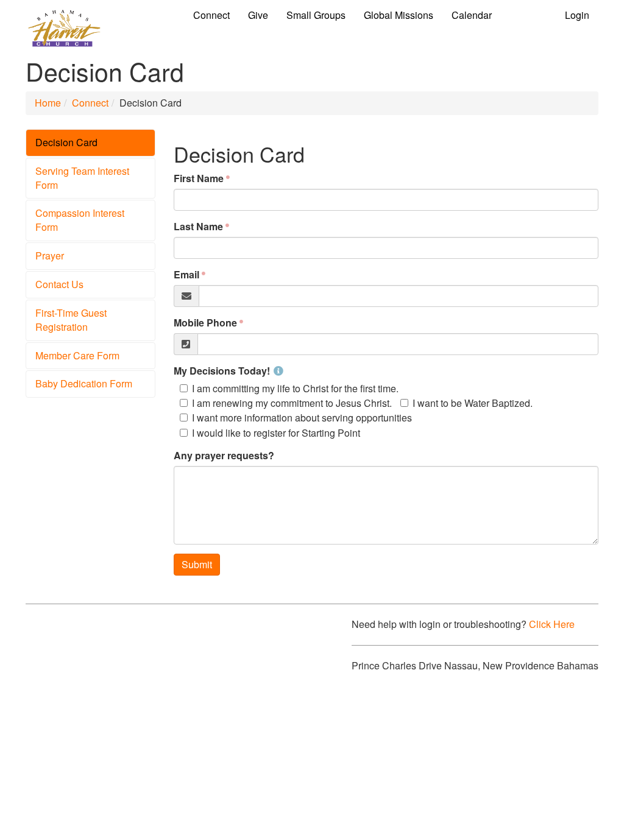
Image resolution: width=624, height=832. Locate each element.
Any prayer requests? (224, 455)
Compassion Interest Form (79, 220)
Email (186, 274)
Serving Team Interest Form (82, 178)
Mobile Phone (205, 323)
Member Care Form (77, 355)
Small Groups (316, 15)
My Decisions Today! (222, 371)
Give (258, 15)
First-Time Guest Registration (71, 320)
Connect (211, 15)
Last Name (198, 226)
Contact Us (59, 284)
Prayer (49, 256)
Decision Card (66, 142)
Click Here (552, 624)
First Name (199, 178)
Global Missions (398, 15)
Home (48, 103)
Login (577, 15)
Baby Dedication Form (83, 383)
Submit (197, 564)
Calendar (472, 15)
